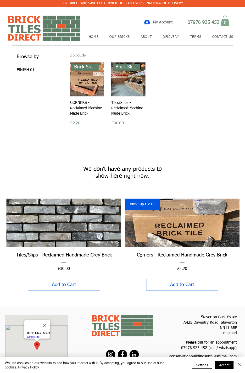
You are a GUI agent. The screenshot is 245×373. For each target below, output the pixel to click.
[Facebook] (122, 354)
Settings (202, 364)
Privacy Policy (28, 367)
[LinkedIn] (134, 354)
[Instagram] (110, 354)
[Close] (239, 365)
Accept (224, 364)
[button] (225, 21)
